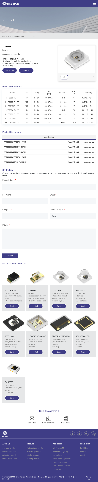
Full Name (6, 195)
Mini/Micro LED (58, 448)
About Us (6, 444)
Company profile (8, 448)
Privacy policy (88, 478)
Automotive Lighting (60, 452)
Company (6, 209)
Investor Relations (9, 452)
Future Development (9, 459)
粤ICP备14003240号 (66, 477)
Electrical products (34, 452)
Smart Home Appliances (62, 459)
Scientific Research (9, 455)
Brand (82, 455)
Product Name (8, 180)
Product (30, 444)
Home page (6, 36)
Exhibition (84, 448)
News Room (85, 444)
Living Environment (60, 462)
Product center (19, 36)
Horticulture (57, 455)
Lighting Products (33, 459)
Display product (33, 455)
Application (57, 444)
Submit (10, 256)
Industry (83, 452)
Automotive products (35, 448)
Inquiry (5, 225)
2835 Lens (31, 36)
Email (52, 195)
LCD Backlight (58, 469)
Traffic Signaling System (61, 466)
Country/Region (56, 209)
